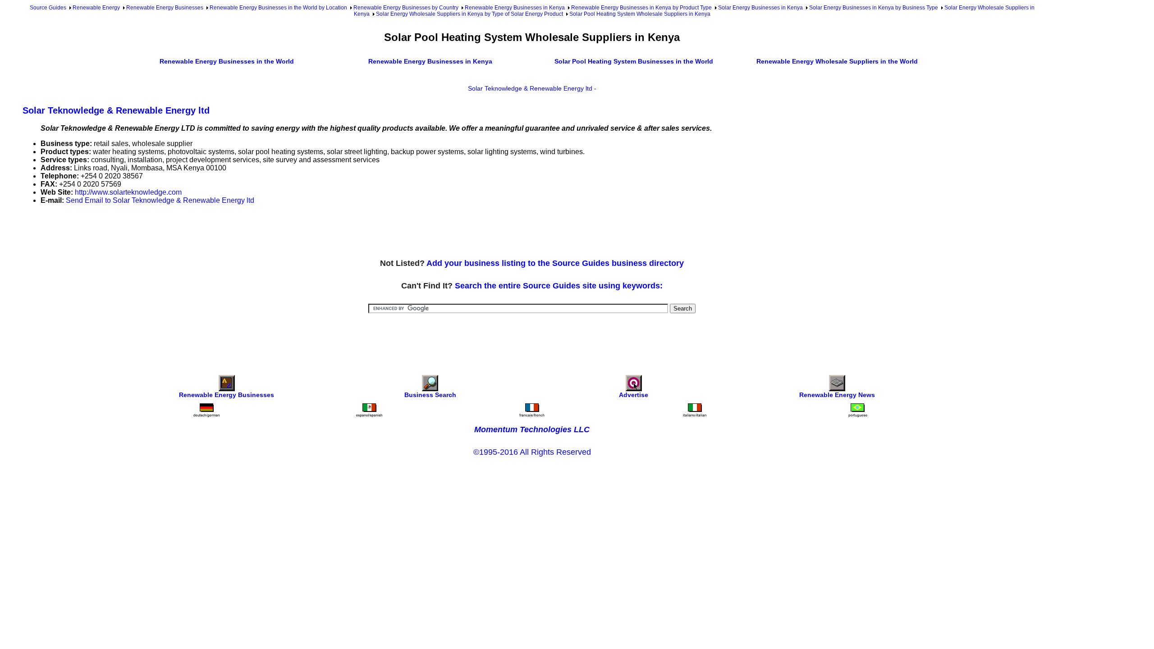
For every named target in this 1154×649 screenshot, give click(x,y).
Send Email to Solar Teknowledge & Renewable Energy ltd (160, 200)
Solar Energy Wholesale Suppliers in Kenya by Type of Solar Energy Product (469, 14)
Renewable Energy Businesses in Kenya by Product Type (641, 8)
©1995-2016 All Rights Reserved (532, 452)
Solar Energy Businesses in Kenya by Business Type (873, 8)
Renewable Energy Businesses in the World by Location (278, 8)
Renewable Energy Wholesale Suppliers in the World (837, 61)
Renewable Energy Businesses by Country (405, 8)
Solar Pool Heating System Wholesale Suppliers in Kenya (639, 14)
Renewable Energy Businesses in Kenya (515, 8)
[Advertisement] (187, 232)
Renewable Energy (96, 8)
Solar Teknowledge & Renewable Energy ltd (530, 88)
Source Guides (48, 8)
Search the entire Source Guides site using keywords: (559, 285)
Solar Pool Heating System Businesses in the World (633, 61)
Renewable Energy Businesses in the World (227, 61)
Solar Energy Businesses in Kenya (760, 8)
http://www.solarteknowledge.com (128, 192)
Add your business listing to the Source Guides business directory (555, 263)
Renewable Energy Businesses (164, 8)
